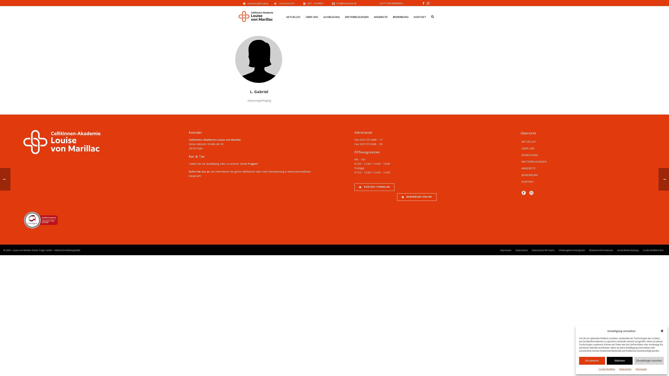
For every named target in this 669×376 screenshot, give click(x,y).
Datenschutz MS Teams (543, 250)
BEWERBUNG (401, 17)
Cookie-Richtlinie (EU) (653, 250)
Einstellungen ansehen (649, 360)
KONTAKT (420, 17)
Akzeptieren (592, 360)
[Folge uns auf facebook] (524, 193)
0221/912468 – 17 (371, 139)
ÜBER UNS (312, 17)
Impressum (641, 369)
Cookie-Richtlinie (607, 369)
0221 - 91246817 (315, 3)
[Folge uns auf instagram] (531, 193)
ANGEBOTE (381, 17)
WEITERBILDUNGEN (357, 17)
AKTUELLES (293, 17)
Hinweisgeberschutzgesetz (572, 250)
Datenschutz (625, 369)
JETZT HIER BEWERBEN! (392, 3)
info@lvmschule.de (346, 3)
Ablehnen (619, 360)
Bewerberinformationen (601, 250)
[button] (662, 331)
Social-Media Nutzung (628, 250)
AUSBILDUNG (331, 17)
